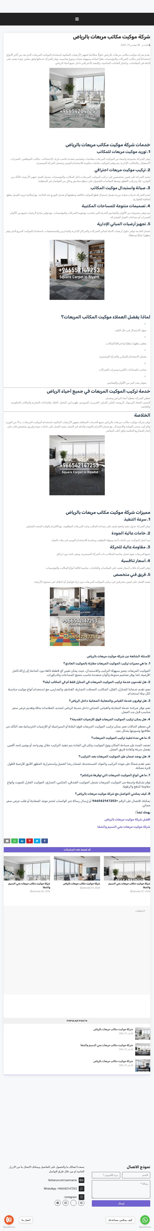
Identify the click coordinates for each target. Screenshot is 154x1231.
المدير (145, 45)
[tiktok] (73, 1203)
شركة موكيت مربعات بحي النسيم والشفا (123, 827)
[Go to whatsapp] (145, 1220)
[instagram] (81, 1203)
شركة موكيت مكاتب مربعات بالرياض (81, 883)
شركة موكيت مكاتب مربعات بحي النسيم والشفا (107, 1045)
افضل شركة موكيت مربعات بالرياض (127, 819)
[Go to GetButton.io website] (145, 1227)
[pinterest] (58, 1203)
